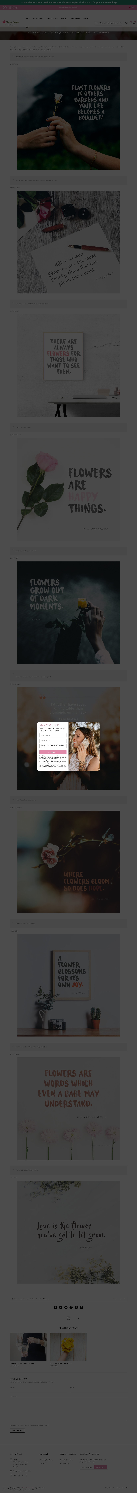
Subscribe (53, 752)
